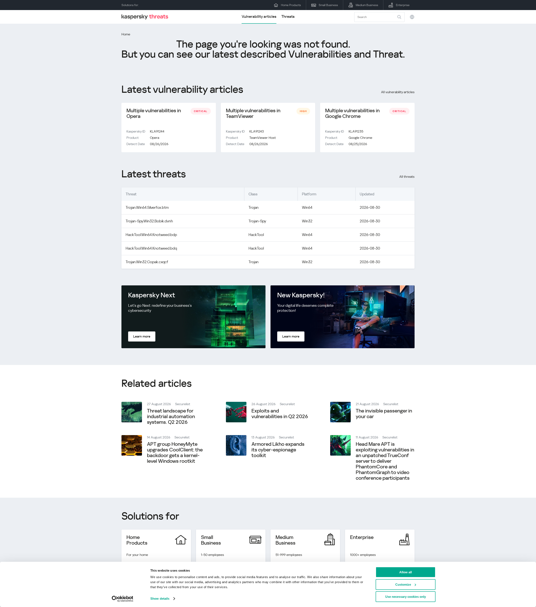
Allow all (405, 572)
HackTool (256, 234)
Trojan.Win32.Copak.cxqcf (147, 262)
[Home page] (146, 16)
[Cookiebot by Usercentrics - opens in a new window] (122, 599)
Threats (288, 16)
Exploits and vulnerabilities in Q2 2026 (279, 413)
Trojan (254, 207)
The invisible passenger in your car (384, 413)
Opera (154, 138)
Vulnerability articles (259, 16)
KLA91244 (157, 131)
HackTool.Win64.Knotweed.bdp (151, 234)
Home (125, 34)
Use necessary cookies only (405, 596)
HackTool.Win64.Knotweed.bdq (151, 248)
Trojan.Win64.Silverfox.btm (147, 207)
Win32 (307, 221)
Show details (159, 598)
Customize (403, 584)
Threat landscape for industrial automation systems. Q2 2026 (171, 416)
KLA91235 (356, 131)
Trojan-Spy (257, 221)
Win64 (307, 207)
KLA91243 (256, 131)
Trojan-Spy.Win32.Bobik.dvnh (149, 221)
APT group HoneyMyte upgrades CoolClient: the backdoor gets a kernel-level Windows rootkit (175, 452)
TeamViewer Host (262, 138)
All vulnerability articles (398, 92)
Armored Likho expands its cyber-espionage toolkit (277, 449)
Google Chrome (360, 138)
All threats (407, 177)
